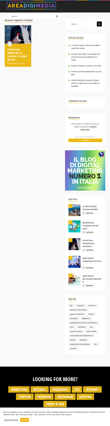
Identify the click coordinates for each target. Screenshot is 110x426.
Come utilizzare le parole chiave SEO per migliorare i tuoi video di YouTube (85, 83)
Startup (73, 340)
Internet (92, 389)
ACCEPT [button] (24, 420)
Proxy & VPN (55, 404)
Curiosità (81, 306)
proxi (72, 327)
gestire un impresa (77, 314)
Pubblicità (82, 327)
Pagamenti (60, 389)
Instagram (74, 319)
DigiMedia (89, 213)
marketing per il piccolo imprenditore (84, 323)
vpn (96, 344)
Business (39, 389)
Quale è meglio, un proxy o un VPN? (86, 66)
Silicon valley (91, 331)
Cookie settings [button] (11, 420)
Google (91, 314)
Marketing (86, 319)
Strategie (84, 340)
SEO (76, 389)
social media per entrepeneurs (82, 336)
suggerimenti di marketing (80, 344)
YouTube (73, 349)
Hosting (85, 396)
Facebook (92, 306)
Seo (92, 327)
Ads (72, 306)
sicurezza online (76, 331)
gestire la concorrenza (79, 310)
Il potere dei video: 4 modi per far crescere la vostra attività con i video (85, 57)
